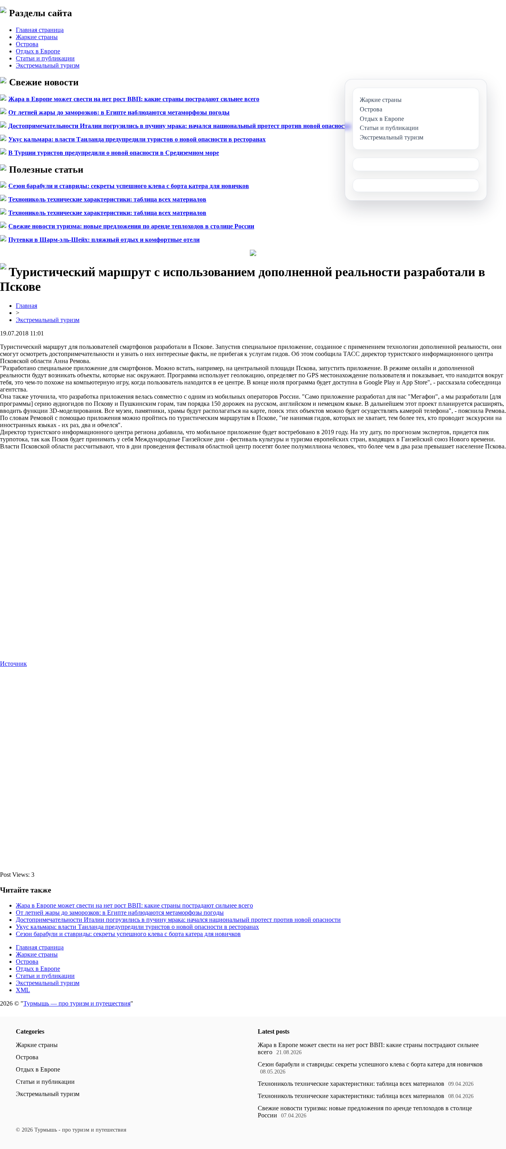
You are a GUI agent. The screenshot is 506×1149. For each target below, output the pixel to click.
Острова (27, 44)
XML (23, 990)
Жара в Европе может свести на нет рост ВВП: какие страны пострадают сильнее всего (133, 99)
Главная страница (40, 29)
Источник (13, 663)
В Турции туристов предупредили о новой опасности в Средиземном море (113, 152)
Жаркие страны (37, 37)
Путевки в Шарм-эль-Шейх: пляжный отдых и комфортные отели (104, 239)
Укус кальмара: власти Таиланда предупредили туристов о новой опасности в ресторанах (137, 139)
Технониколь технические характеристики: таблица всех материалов (107, 199)
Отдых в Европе (38, 51)
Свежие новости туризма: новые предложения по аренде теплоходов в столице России (131, 226)
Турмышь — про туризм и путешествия (76, 1003)
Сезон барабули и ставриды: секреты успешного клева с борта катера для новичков (128, 186)
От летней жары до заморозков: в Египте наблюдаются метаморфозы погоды (119, 112)
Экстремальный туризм (47, 65)
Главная (26, 305)
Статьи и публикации (45, 58)
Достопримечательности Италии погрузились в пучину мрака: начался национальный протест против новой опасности (179, 125)
